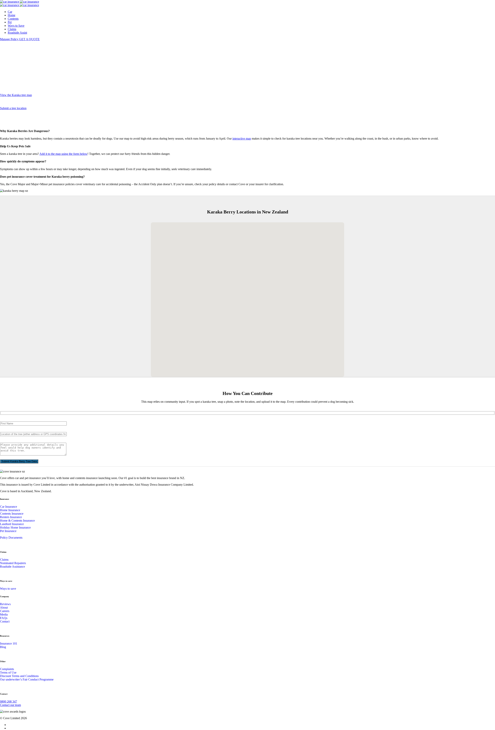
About (4, 607)
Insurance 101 (8, 643)
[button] (242, 283)
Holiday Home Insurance (15, 527)
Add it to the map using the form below (63, 153)
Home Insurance (10, 510)
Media (4, 614)
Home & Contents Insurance (17, 520)
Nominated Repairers (13, 563)
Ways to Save (16, 25)
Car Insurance (8, 506)
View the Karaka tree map (16, 95)
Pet (10, 22)
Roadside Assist (17, 32)
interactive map (241, 138)
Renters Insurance (11, 517)
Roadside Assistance (12, 566)
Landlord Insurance (12, 524)
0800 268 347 (8, 701)
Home (11, 15)
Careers (4, 611)
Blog (3, 647)
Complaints (7, 669)
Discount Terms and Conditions (19, 676)
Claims (12, 29)
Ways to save (8, 588)
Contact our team (10, 705)
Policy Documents (11, 537)
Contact (4, 621)
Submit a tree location (13, 108)
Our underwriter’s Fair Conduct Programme (27, 679)
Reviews (5, 604)
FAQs (3, 618)
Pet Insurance (8, 531)
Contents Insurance (11, 513)
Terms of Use (8, 672)
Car (10, 11)
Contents (13, 18)
